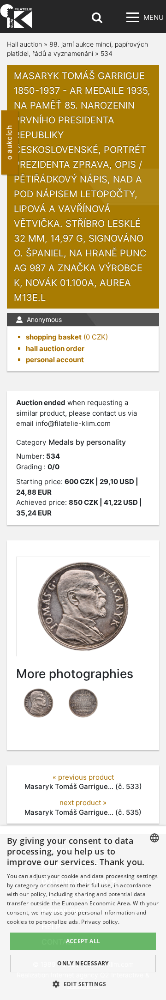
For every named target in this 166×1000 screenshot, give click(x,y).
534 (107, 53)
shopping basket (54, 337)
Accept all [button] (83, 941)
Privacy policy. (100, 922)
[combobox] (154, 837)
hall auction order (55, 348)
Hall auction (24, 44)
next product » (83, 802)
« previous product (83, 777)
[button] (83, 983)
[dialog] (83, 913)
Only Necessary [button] (83, 963)
